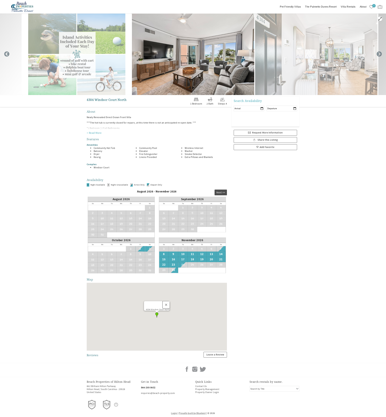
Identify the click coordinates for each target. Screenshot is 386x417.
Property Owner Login (207, 392)
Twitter (203, 369)
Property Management (207, 389)
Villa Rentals (348, 6)
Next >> (220, 192)
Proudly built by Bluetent (192, 413)
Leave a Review (215, 354)
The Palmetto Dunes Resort (321, 6)
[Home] (23, 7)
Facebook (187, 369)
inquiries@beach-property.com (158, 393)
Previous (7, 54)
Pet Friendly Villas (290, 6)
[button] (156, 314)
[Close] (166, 304)
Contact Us (201, 386)
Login (174, 413)
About (363, 6)
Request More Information (267, 132)
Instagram (195, 369)
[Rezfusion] (116, 404)
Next (379, 54)
